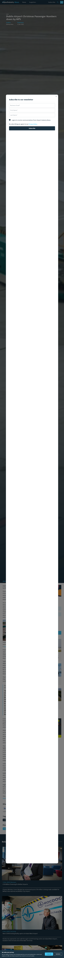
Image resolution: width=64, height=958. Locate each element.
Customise (58, 954)
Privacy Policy (33, 124)
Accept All (49, 954)
